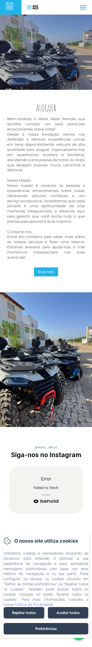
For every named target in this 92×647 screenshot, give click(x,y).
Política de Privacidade (33, 604)
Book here (46, 271)
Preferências (46, 628)
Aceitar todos (68, 612)
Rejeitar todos (24, 612)
